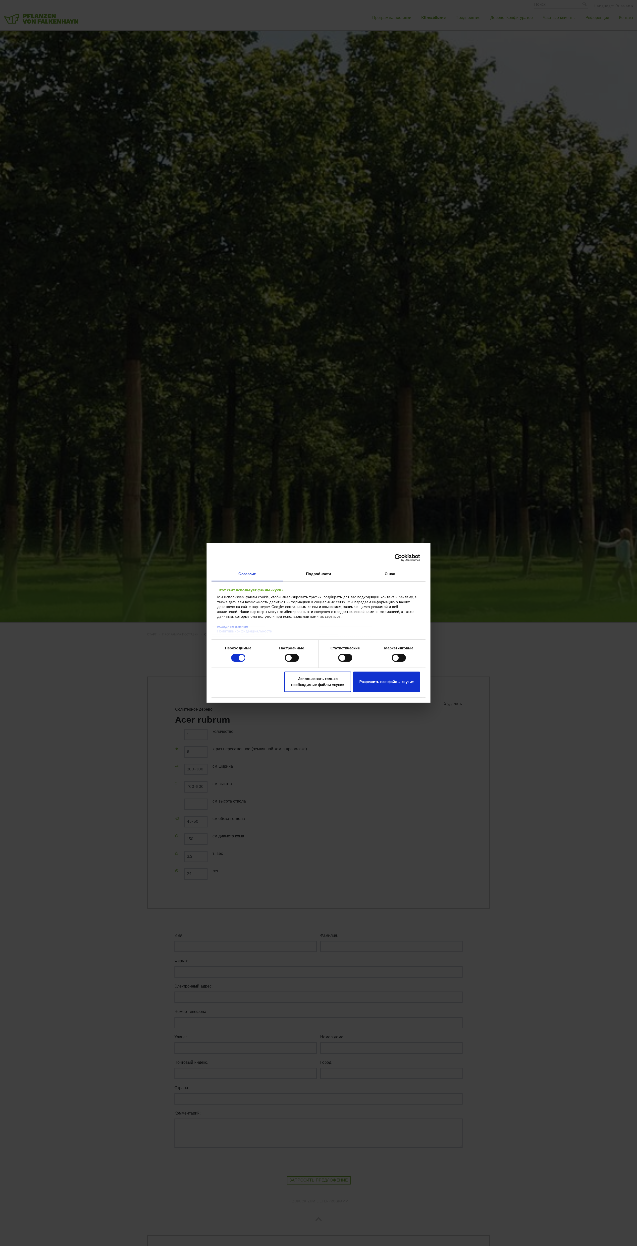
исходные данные (232, 626)
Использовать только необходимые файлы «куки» (317, 682)
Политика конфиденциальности (244, 631)
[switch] (292, 658)
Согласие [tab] (247, 574)
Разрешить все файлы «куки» (386, 682)
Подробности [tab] (318, 574)
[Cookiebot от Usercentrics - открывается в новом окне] (398, 557)
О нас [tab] (390, 574)
